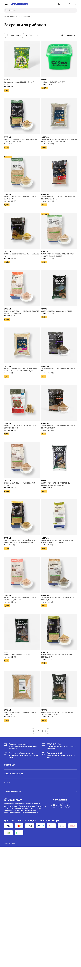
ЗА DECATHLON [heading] (9, 755)
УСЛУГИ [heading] (7, 773)
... (19, 16)
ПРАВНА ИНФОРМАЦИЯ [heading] (12, 782)
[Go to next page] (47, 731)
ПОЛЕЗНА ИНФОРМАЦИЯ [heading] (13, 764)
